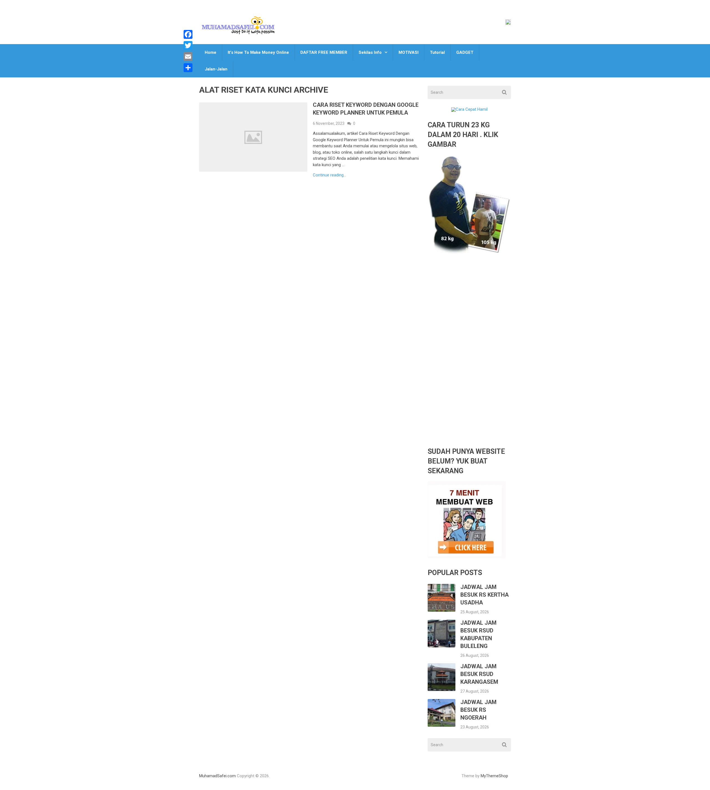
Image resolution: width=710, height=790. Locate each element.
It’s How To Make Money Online (258, 52)
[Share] (188, 67)
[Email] (188, 56)
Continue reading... (329, 175)
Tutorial (437, 52)
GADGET (464, 52)
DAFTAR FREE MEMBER (323, 52)
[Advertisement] (469, 355)
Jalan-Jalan (216, 69)
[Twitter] (188, 45)
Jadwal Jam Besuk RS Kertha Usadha (484, 595)
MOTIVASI (409, 52)
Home (210, 52)
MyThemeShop (494, 775)
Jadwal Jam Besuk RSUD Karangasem (479, 674)
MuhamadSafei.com (217, 775)
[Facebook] (188, 34)
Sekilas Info (370, 52)
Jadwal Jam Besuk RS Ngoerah (478, 710)
